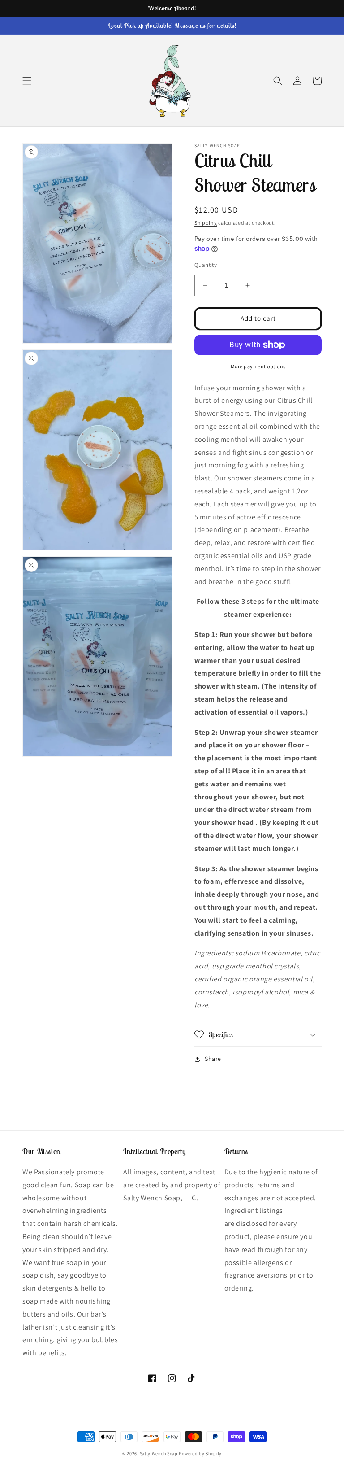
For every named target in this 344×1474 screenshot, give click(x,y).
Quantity (205, 265)
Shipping (205, 222)
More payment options (258, 366)
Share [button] (213, 1059)
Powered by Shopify (200, 1454)
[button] (27, 81)
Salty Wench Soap (159, 1454)
